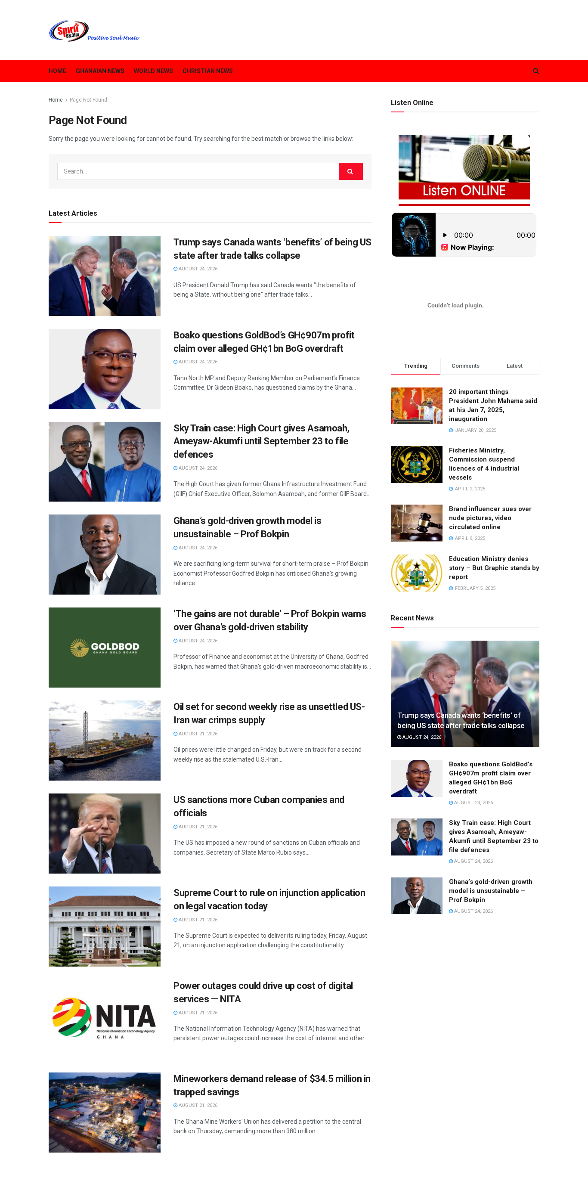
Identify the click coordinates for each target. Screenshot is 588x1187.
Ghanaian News (100, 71)
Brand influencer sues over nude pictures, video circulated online (490, 518)
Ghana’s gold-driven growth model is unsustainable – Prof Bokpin (490, 891)
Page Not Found (88, 100)
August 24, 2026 (197, 269)
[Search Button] (351, 171)
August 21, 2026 (197, 734)
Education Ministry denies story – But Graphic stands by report (494, 568)
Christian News (208, 71)
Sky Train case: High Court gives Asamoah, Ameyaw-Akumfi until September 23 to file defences (261, 441)
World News (153, 71)
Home (57, 71)
